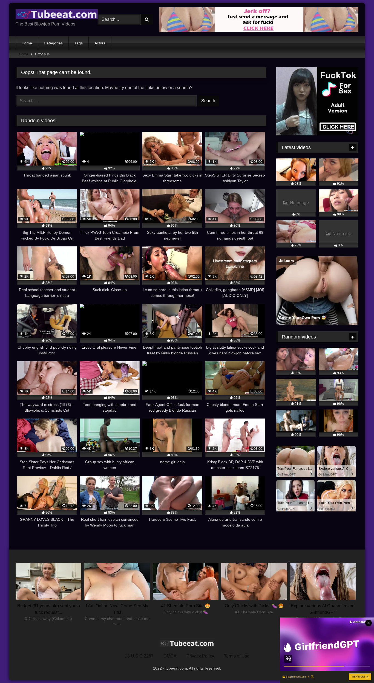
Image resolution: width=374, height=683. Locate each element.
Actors (99, 43)
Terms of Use (236, 656)
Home (27, 43)
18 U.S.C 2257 (139, 656)
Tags (78, 43)
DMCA (170, 656)
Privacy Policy (200, 656)
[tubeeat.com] (57, 15)
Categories (53, 43)
